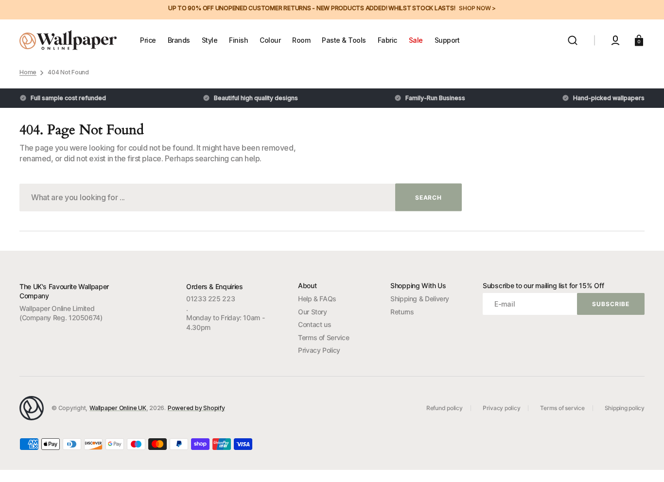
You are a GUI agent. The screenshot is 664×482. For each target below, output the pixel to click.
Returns (402, 312)
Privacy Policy (319, 350)
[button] (572, 40)
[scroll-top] (643, 461)
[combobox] (240, 197)
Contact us (314, 324)
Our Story (312, 312)
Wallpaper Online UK (117, 408)
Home (27, 72)
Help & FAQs (317, 298)
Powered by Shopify (196, 408)
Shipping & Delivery (419, 298)
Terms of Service (323, 337)
